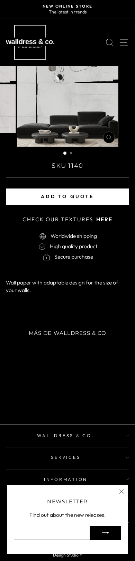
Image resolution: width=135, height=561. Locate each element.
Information (66, 479)
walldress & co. (65, 435)
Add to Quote (67, 196)
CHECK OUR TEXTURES (67, 219)
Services (65, 457)
